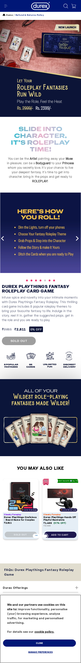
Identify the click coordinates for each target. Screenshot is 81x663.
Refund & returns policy (29, 15)
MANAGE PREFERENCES (40, 652)
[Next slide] (73, 509)
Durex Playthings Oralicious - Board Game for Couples (20, 518)
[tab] (36, 535)
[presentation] (3, 238)
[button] (6, 6)
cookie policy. (44, 631)
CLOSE (39, 643)
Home (9, 15)
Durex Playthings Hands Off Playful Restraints (60, 518)
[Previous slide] (8, 509)
